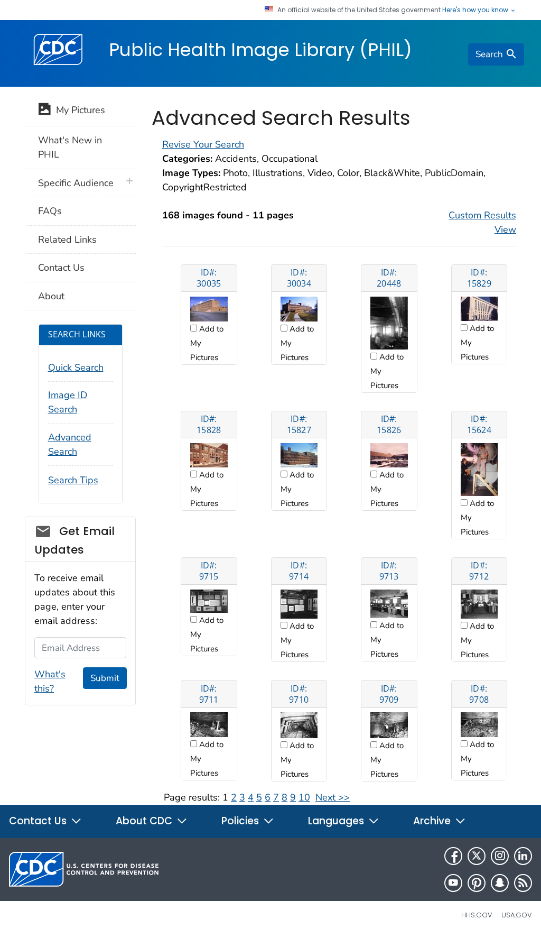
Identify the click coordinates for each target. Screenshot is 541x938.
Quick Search (76, 367)
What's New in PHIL (70, 147)
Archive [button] (433, 821)
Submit (104, 678)
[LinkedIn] (523, 856)
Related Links (67, 239)
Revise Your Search (203, 144)
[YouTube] (453, 883)
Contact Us (61, 267)
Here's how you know (476, 10)
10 (304, 797)
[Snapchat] (500, 883)
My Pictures (78, 110)
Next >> (332, 797)
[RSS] (523, 883)
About (51, 296)
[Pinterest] (477, 883)
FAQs (50, 211)
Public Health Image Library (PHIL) (260, 50)
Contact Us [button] (39, 821)
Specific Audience (76, 183)
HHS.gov (476, 915)
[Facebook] (453, 856)
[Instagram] (500, 856)
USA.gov (516, 915)
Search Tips (73, 480)
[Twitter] (477, 856)
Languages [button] (337, 821)
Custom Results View (482, 222)
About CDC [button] (145, 821)
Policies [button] (241, 821)
